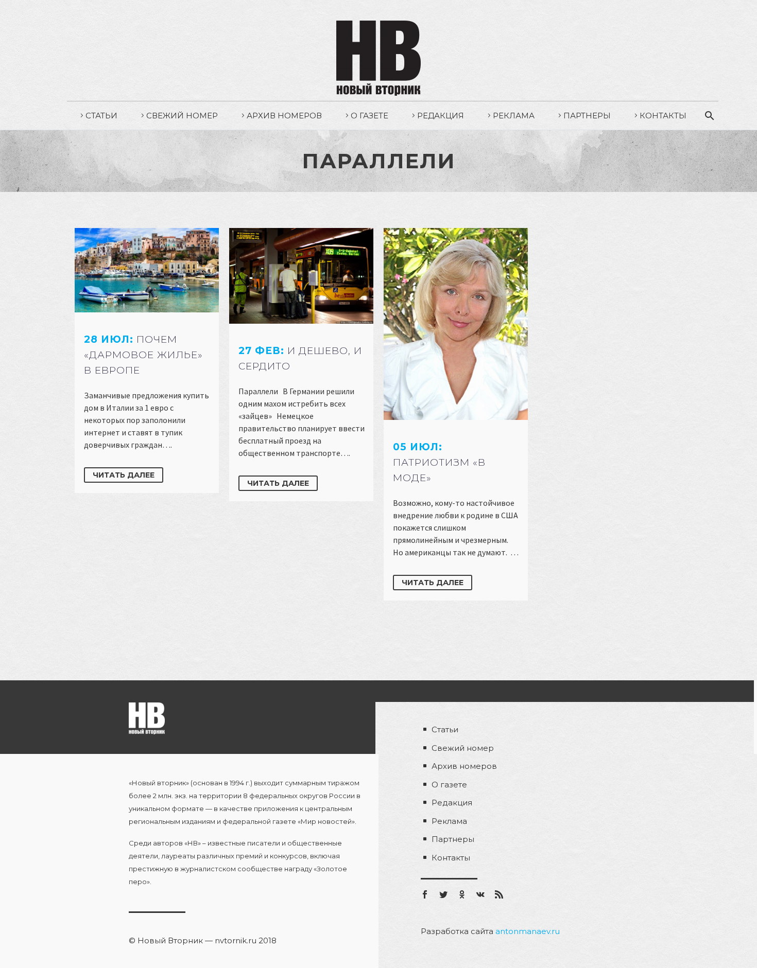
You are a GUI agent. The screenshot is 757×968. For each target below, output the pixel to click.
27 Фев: (300, 358)
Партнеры (587, 115)
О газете (369, 115)
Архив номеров (284, 115)
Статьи (101, 115)
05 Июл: (439, 462)
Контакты (663, 115)
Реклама (514, 115)
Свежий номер (182, 115)
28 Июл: (143, 354)
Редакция (440, 115)
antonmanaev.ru (527, 931)
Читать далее (123, 475)
